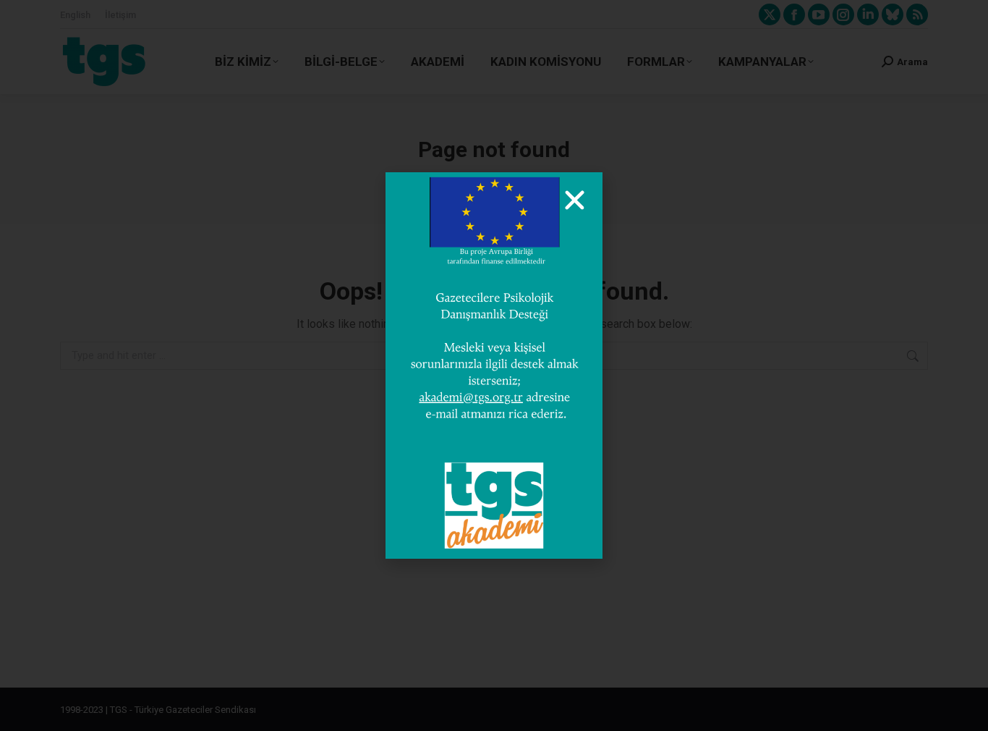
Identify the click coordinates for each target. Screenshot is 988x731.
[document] (494, 365)
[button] (574, 200)
